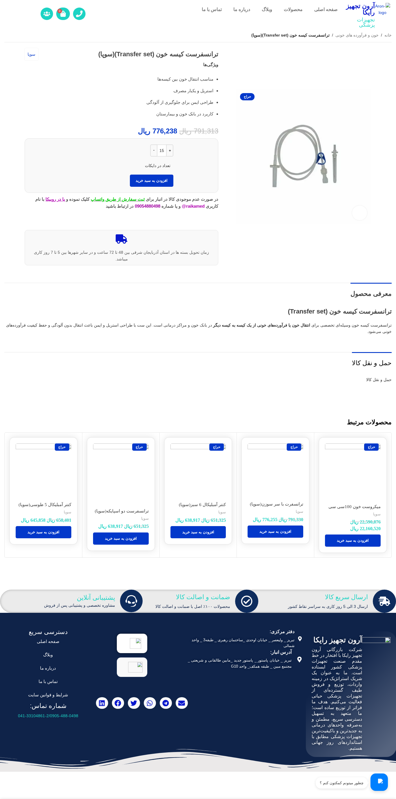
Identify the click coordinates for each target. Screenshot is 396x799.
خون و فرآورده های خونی (357, 35)
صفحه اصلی (326, 9)
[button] (353, 541)
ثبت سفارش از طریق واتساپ (118, 199)
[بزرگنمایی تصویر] (359, 213)
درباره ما (241, 9)
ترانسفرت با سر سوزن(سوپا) (276, 504)
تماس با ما (212, 9)
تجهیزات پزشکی (366, 22)
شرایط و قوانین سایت (48, 694)
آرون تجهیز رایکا (360, 9)
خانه (388, 35)
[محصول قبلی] (21, 35)
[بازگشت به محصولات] (14, 35)
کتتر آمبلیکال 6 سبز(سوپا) (202, 504)
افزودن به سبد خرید (152, 180)
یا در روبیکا (55, 199)
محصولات (293, 9)
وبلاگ (267, 9)
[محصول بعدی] (7, 35)
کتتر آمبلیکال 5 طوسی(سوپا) (45, 504)
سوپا (31, 54)
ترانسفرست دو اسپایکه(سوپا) (122, 511)
